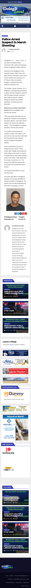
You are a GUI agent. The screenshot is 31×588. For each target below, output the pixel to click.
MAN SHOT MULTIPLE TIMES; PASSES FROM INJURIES (13, 293)
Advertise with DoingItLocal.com (22, 575)
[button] (28, 26)
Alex (16, 296)
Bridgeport (4, 35)
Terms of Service (25, 585)
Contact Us (10, 579)
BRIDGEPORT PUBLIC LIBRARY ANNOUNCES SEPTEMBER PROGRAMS (15, 328)
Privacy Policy (19, 582)
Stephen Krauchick (14, 49)
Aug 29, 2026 (9, 313)
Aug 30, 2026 (9, 296)
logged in (12, 344)
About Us (11, 575)
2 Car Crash (9, 311)
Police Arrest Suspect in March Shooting (14, 42)
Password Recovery (10, 582)
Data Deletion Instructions (19, 579)
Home (7, 575)
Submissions (26, 582)
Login (27, 579)
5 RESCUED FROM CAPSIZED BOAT (11, 499)
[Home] (2, 26)
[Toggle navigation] (15, 26)
